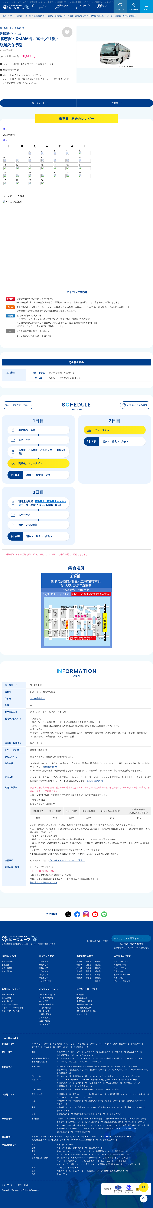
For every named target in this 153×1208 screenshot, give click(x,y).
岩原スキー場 (62, 1070)
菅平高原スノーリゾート (66, 1107)
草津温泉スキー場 (64, 1089)
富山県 (88, 978)
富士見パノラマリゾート (138, 1122)
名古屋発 (5, 965)
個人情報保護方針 (83, 1008)
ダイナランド (92, 1158)
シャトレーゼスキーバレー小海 (89, 1118)
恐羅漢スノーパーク (95, 1171)
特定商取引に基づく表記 (86, 1011)
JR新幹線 (61, 6)
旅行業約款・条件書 (84, 1001)
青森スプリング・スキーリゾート (70, 1052)
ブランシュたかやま (82, 1132)
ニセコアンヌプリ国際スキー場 (116, 1044)
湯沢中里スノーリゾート (79, 1070)
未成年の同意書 (45, 1008)
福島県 (79, 978)
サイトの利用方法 (46, 998)
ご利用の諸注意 (45, 1014)
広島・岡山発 (7, 971)
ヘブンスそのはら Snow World (90, 1128)
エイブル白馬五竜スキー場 (42, 1136)
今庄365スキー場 (95, 1148)
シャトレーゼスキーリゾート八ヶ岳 (111, 1125)
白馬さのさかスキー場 (108, 1140)
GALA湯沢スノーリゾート (118, 1070)
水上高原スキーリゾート (66, 1086)
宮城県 (79, 974)
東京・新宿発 (7, 961)
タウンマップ (44, 1024)
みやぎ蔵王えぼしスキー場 (67, 1055)
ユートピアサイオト (77, 1171)
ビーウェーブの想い (10, 1004)
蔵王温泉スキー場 (134, 1052)
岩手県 (79, 968)
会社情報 (80, 994)
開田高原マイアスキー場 (66, 1128)
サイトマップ (7, 1185)
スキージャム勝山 (64, 1148)
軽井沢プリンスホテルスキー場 (113, 1107)
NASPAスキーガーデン (139, 1070)
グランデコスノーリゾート (94, 1058)
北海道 (79, 961)
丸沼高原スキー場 (85, 1086)
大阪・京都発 (7, 968)
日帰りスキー (119, 971)
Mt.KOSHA (61, 1097)
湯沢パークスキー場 (98, 1070)
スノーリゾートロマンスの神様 (79, 1097)
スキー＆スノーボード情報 (12, 1008)
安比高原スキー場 (106, 1052)
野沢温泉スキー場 (64, 1101)
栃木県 (88, 961)
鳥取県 (98, 981)
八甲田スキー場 (91, 1052)
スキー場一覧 (7, 1001)
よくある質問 (44, 1017)
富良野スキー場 (137, 1044)
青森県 (79, 965)
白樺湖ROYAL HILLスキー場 (115, 1118)
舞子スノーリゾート (116, 1076)
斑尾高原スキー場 (95, 1101)
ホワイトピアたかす (123, 1158)
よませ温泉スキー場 (141, 1094)
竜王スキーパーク (80, 1094)
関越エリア (43, 968)
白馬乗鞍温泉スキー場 (41, 1140)
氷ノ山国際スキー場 (79, 1154)
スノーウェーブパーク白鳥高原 (114, 1161)
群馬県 (88, 968)
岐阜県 (98, 968)
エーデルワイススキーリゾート (90, 1062)
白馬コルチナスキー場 (60, 1140)
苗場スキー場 (100, 1066)
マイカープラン (120, 968)
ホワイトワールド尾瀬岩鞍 (67, 1079)
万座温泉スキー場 (80, 1089)
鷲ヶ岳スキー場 (63, 1158)
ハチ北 (128, 1154)
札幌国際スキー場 (81, 1047)
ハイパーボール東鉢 (116, 1154)
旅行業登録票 (81, 998)
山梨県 (88, 965)
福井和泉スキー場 (80, 1148)
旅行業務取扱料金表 (84, 1004)
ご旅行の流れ (44, 1021)
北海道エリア (44, 961)
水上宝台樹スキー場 (114, 1083)
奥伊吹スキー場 (122, 1151)
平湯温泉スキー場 (115, 1164)
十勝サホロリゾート (64, 1047)
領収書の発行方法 (46, 1004)
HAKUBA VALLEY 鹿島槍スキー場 (84, 1140)
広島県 (98, 974)
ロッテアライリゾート (115, 1114)
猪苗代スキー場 (112, 1058)
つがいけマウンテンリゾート (76, 1136)
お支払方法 (43, 1001)
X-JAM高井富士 (37, 698)
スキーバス (118, 978)
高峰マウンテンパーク (137, 1107)
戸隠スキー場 (62, 1104)
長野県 (88, 971)
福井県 (98, 961)
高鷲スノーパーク (78, 1158)
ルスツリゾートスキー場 (41, 1044)
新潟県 (88, 974)
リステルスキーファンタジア (132, 1058)
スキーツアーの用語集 (11, 1011)
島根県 (98, 978)
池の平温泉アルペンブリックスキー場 (89, 1114)
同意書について (50, 767)
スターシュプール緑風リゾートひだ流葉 (73, 1164)
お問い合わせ (23, 1185)
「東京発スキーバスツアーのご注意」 (67, 860)
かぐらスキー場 (113, 1066)
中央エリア (43, 978)
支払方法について (95, 780)
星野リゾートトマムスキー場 (43, 1047)
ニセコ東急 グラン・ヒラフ (64, 1044)
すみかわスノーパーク (89, 1055)
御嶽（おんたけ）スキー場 (138, 1125)
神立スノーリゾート (129, 1066)
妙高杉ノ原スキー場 (65, 1114)
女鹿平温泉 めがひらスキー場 (116, 1171)
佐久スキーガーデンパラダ (89, 1107)
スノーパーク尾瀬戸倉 (89, 1079)
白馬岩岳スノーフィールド (100, 1136)
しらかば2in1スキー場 (94, 1122)
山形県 (79, 971)
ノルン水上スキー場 (96, 1083)
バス (43, 6)
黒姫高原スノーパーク (136, 1101)
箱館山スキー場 (63, 1151)
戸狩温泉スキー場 (80, 1101)
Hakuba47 (59, 1136)
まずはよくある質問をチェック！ (131, 938)
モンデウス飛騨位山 (99, 1164)
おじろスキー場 (63, 1154)
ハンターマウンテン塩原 (66, 1062)
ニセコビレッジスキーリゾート (90, 1044)
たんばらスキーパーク (66, 1083)
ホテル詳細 (6, 998)
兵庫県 (98, 971)
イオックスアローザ (65, 1144)
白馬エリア (43, 974)
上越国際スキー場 (80, 1076)
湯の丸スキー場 (63, 1110)
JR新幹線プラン (120, 965)
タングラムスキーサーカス (115, 1101)
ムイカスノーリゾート (97, 1076)
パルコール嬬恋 (112, 1089)
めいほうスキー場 (106, 1158)
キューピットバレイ (134, 1076)
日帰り (102, 6)
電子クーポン (44, 1011)
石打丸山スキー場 (64, 1076)
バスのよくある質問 (137, 405)
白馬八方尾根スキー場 (122, 1136)
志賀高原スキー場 (64, 1094)
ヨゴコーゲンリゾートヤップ (82, 1151)
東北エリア (43, 965)
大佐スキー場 (62, 1171)
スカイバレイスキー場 (97, 1154)
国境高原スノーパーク (105, 1151)
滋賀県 (98, 965)
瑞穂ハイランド (63, 1174)
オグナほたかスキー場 (128, 1079)
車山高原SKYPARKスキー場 (115, 1122)
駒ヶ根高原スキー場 (65, 1132)
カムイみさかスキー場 (66, 1125)
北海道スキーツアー (122, 974)
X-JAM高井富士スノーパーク (120, 1094)
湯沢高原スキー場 (64, 1073)
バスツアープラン (121, 961)
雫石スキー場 (120, 1052)
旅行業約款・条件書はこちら (43, 882)
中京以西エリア (45, 981)
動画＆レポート (8, 994)
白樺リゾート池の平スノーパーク (70, 1122)
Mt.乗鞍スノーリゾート (66, 1118)
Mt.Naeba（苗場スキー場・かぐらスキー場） (75, 1066)
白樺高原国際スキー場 (137, 1118)
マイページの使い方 (47, 994)
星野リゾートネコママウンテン (69, 1058)
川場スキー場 (81, 1083)
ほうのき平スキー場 (132, 1164)
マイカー (83, 6)
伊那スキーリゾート (130, 1128)
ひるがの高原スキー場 (91, 1161)
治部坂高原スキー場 (112, 1128)
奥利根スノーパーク (132, 1083)
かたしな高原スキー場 (108, 1079)
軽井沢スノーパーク (96, 1089)
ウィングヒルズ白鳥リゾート (68, 1161)
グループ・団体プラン (123, 981)
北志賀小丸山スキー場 (97, 1094)
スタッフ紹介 (81, 1014)
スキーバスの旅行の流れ (17, 405)
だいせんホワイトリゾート (67, 1167)
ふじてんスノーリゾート (86, 1125)
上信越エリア (44, 971)
